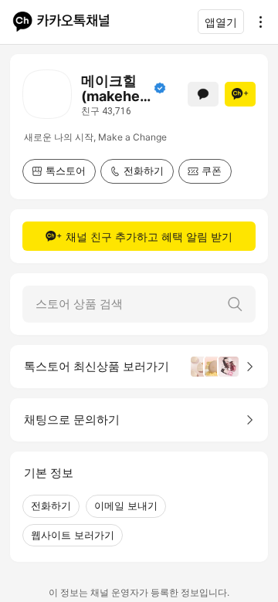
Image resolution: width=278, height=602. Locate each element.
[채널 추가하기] (240, 94)
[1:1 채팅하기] (203, 94)
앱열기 (221, 22)
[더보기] (256, 21)
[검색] (235, 304)
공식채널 (160, 88)
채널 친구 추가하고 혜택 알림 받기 (149, 236)
